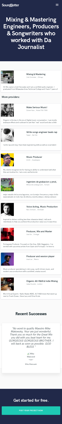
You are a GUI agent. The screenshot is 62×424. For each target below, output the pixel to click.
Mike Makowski (31, 364)
